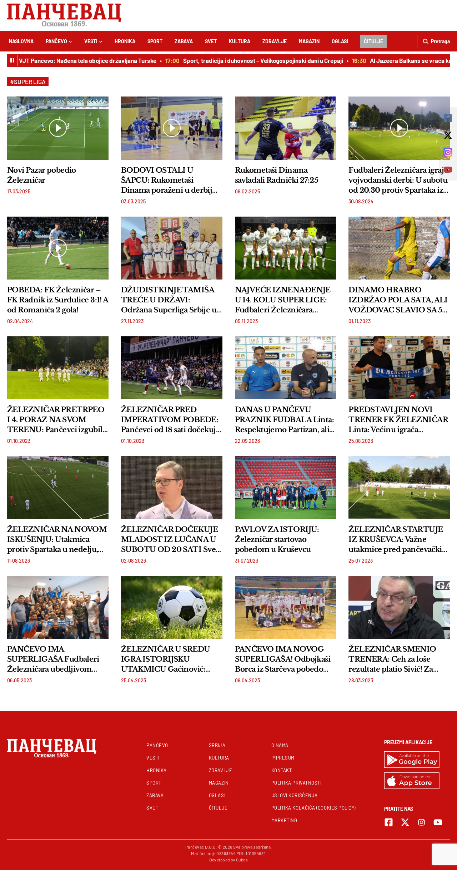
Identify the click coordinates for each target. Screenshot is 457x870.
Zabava (184, 41)
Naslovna (21, 41)
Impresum (283, 758)
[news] (58, 128)
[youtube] (437, 822)
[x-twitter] (405, 822)
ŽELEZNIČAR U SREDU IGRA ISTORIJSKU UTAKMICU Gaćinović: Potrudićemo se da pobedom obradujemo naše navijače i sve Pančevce (170, 659)
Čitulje (373, 41)
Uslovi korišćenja (294, 795)
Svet (211, 41)
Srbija (217, 745)
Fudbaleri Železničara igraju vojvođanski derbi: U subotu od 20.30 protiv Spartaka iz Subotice (398, 180)
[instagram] (421, 822)
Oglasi (340, 41)
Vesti (90, 41)
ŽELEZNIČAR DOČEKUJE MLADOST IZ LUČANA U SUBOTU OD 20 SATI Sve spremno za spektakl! (169, 539)
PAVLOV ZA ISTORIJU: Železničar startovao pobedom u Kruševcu (277, 539)
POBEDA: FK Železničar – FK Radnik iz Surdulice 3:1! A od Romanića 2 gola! (57, 300)
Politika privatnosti (296, 783)
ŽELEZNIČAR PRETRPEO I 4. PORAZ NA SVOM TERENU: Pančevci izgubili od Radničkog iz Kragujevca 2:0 (56, 420)
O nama (279, 745)
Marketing (284, 820)
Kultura (239, 41)
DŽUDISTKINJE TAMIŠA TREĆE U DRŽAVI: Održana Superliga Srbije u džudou (168, 300)
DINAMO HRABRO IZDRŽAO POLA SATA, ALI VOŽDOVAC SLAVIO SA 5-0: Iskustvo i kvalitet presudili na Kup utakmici (398, 300)
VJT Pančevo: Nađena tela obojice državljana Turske (75, 60)
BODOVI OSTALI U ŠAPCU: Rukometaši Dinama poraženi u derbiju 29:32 (169, 180)
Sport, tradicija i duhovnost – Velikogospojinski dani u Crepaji (250, 60)
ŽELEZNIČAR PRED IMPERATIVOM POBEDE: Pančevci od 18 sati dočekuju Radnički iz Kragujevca (171, 420)
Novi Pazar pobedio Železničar (41, 175)
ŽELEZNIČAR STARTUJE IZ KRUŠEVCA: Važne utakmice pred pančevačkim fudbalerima (399, 539)
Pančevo (56, 41)
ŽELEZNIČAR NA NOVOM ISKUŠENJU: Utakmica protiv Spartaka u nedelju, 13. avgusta (57, 539)
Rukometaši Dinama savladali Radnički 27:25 (276, 175)
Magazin (309, 41)
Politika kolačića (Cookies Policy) (313, 808)
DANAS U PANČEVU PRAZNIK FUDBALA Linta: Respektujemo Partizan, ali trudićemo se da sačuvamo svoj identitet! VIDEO (284, 420)
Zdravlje (274, 41)
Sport (154, 41)
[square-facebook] (388, 822)
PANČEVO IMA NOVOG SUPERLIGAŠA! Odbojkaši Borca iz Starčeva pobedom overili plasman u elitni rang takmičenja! (285, 659)
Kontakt (281, 770)
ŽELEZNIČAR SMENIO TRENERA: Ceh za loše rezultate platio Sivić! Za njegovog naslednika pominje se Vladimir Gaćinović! (392, 659)
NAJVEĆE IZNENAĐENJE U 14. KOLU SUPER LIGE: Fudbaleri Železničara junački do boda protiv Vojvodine (283, 300)
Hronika (125, 41)
